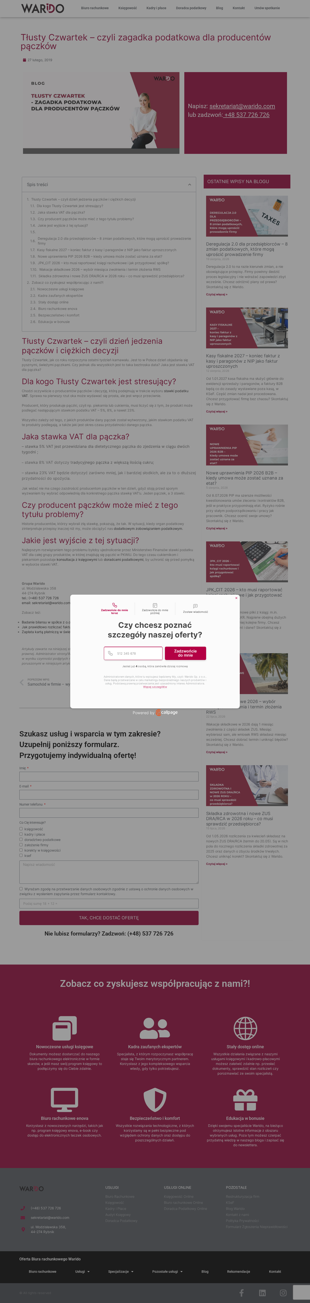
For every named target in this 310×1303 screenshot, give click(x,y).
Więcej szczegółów (155, 687)
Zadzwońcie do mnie (185, 653)
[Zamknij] (236, 598)
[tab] (114, 608)
